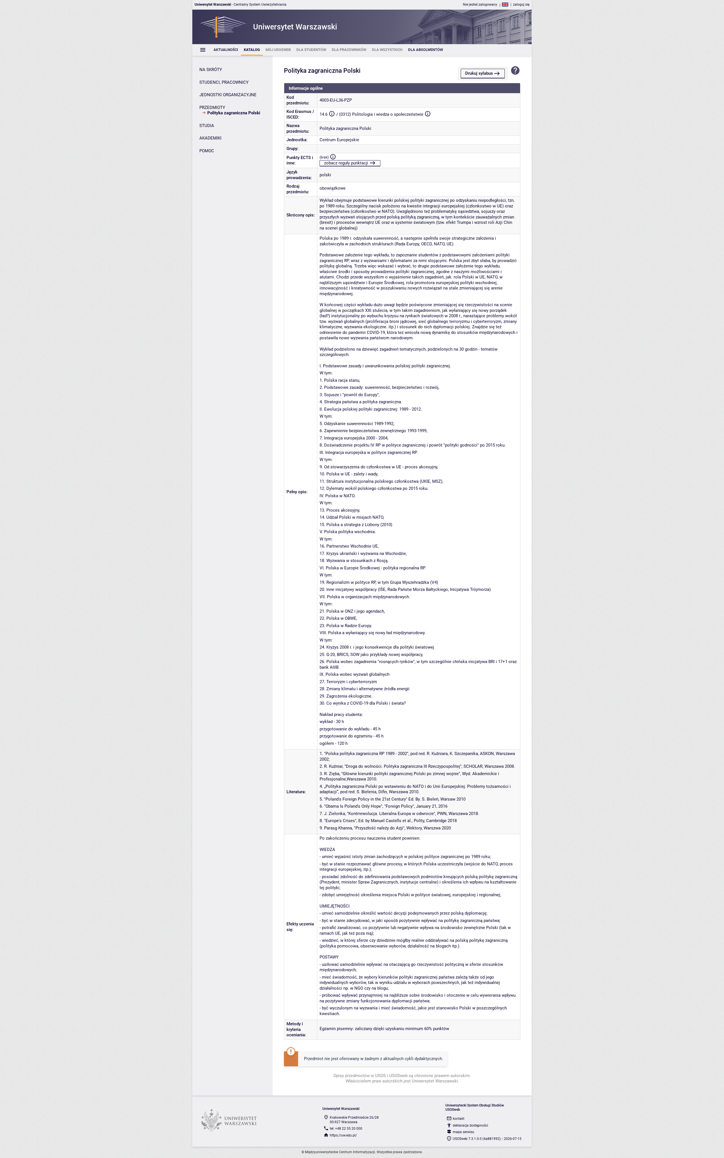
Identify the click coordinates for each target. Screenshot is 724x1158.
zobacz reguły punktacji (346, 163)
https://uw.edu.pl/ (343, 1135)
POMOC (206, 150)
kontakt (458, 1119)
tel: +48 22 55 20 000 (346, 1129)
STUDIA (206, 125)
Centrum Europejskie (339, 139)
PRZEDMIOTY (212, 107)
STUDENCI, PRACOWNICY (224, 82)
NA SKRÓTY (210, 69)
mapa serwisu (463, 1132)
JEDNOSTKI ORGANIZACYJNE (228, 94)
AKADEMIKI (210, 138)
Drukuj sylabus (479, 73)
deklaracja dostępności (470, 1125)
